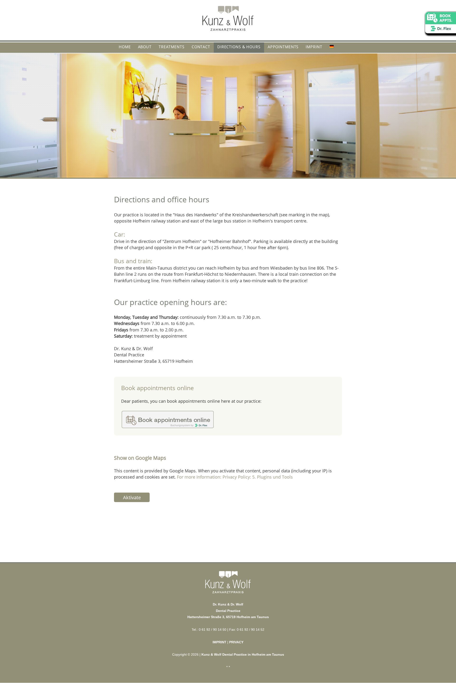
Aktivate (132, 497)
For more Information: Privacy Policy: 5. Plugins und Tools (235, 477)
